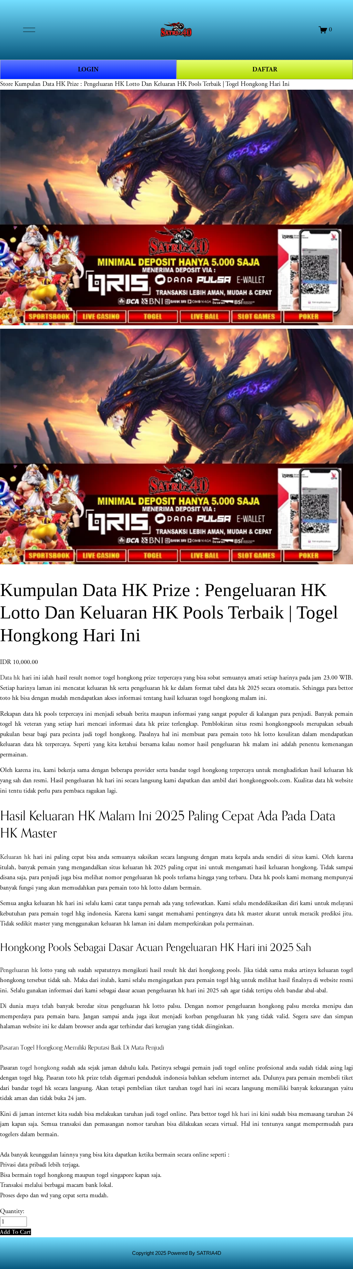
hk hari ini (245, 1114)
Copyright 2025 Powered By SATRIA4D (176, 1253)
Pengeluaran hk (19, 970)
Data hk (10, 678)
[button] (15, 1232)
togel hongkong (39, 1068)
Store (6, 84)
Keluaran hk (15, 857)
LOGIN (88, 69)
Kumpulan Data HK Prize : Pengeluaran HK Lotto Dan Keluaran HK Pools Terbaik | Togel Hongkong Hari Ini (152, 84)
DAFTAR (264, 69)
